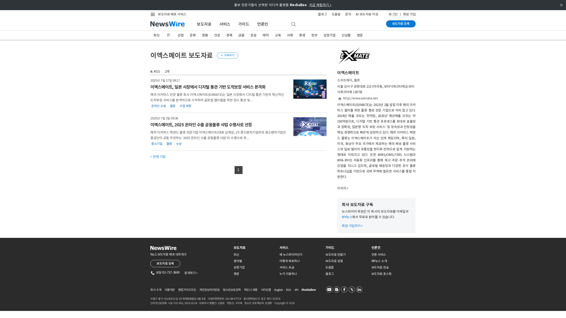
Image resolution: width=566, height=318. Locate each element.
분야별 (238, 261)
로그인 (393, 14)
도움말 (336, 14)
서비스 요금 (286, 267)
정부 (314, 35)
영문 (360, 35)
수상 (179, 144)
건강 (217, 35)
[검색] (293, 24)
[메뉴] (153, 14)
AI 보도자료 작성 (367, 14)
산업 (181, 35)
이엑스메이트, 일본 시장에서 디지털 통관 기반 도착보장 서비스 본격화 (207, 87)
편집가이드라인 (187, 290)
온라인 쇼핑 (158, 106)
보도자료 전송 (380, 267)
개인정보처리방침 (209, 290)
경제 (229, 35)
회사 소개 (155, 290)
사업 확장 (185, 106)
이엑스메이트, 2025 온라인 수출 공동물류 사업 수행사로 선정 (201, 124)
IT (168, 35)
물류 (173, 106)
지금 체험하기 (320, 5)
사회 (290, 35)
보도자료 (204, 24)
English (278, 290)
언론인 (262, 24)
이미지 (341, 188)
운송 (253, 35)
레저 (266, 35)
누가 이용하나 (288, 274)
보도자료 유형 (334, 261)
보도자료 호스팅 (381, 274)
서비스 (224, 24)
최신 (156, 35)
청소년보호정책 (232, 290)
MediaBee (309, 290)
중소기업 (156, 144)
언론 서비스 (378, 255)
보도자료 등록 (401, 24)
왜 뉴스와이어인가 (290, 255)
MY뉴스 (347, 217)
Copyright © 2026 (284, 303)
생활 (205, 35)
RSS (157, 71)
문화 (193, 35)
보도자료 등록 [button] (165, 263)
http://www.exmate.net (360, 98)
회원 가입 (409, 14)
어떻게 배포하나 (289, 261)
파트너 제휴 (251, 290)
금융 (241, 35)
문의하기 (190, 273)
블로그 (322, 14)
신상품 (346, 35)
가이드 (243, 24)
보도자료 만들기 (335, 255)
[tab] (255, 247)
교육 (278, 35)
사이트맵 (266, 290)
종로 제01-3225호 (270, 298)
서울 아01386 (175, 303)
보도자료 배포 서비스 (172, 14)
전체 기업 (158, 157)
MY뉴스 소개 (379, 261)
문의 (348, 14)
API (296, 290)
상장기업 (329, 35)
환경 (302, 35)
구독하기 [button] (227, 55)
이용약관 (170, 290)
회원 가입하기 (352, 226)
